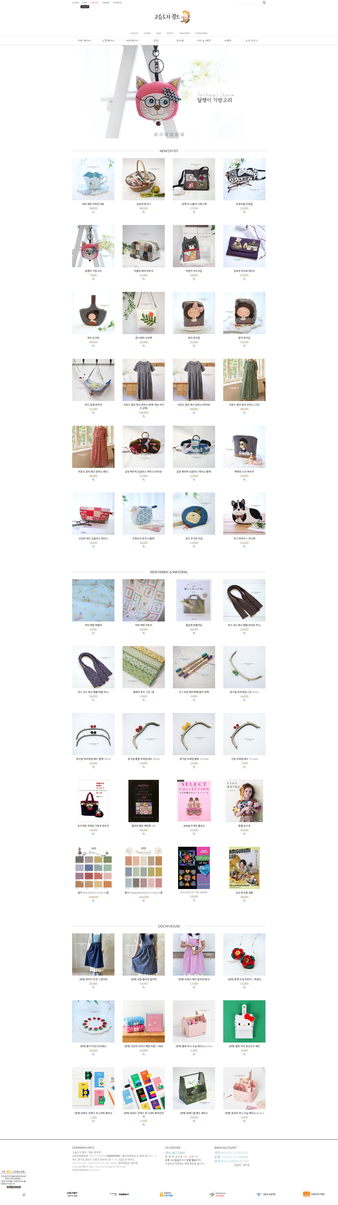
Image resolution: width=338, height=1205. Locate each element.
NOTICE (134, 33)
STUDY (170, 33)
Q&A (158, 33)
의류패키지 (132, 40)
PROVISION (94, 1170)
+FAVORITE (184, 33)
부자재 (180, 40)
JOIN (84, 2)
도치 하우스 (251, 40)
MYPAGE (117, 2)
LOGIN (75, 2)
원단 (156, 40)
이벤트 (228, 40)
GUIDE (147, 33)
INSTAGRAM (202, 33)
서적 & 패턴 (204, 40)
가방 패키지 (84, 40)
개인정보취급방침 (80, 1170)
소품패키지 (108, 40)
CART (95, 2)
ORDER (105, 2)
